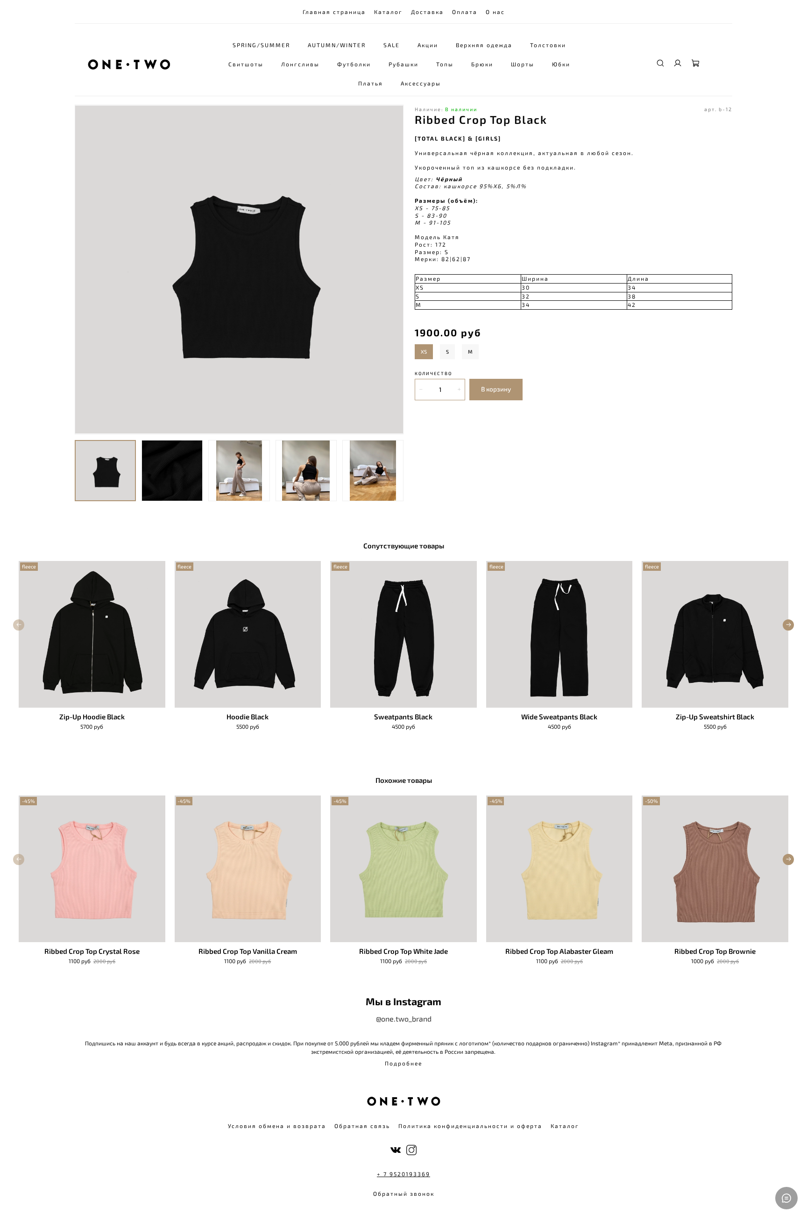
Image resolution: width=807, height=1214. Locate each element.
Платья (370, 83)
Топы (444, 64)
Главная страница (334, 11)
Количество (433, 373)
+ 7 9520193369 (403, 1174)
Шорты (522, 64)
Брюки (482, 64)
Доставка (427, 11)
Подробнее (403, 1063)
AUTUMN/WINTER (337, 45)
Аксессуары (421, 83)
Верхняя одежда (484, 45)
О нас (495, 11)
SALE (391, 45)
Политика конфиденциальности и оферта (470, 1125)
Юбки (561, 64)
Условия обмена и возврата (277, 1125)
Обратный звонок (403, 1193)
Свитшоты (245, 64)
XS (424, 351)
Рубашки (403, 64)
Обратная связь (362, 1125)
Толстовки (548, 45)
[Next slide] (392, 269)
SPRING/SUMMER (261, 45)
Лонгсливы (300, 64)
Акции (428, 45)
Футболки (354, 64)
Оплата (464, 11)
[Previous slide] (86, 269)
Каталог (388, 11)
